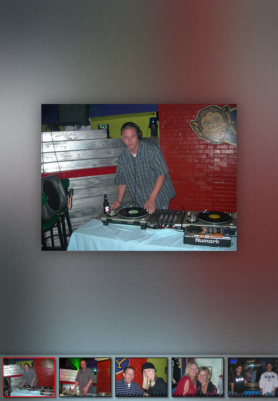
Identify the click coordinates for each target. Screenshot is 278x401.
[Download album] (6, 5)
